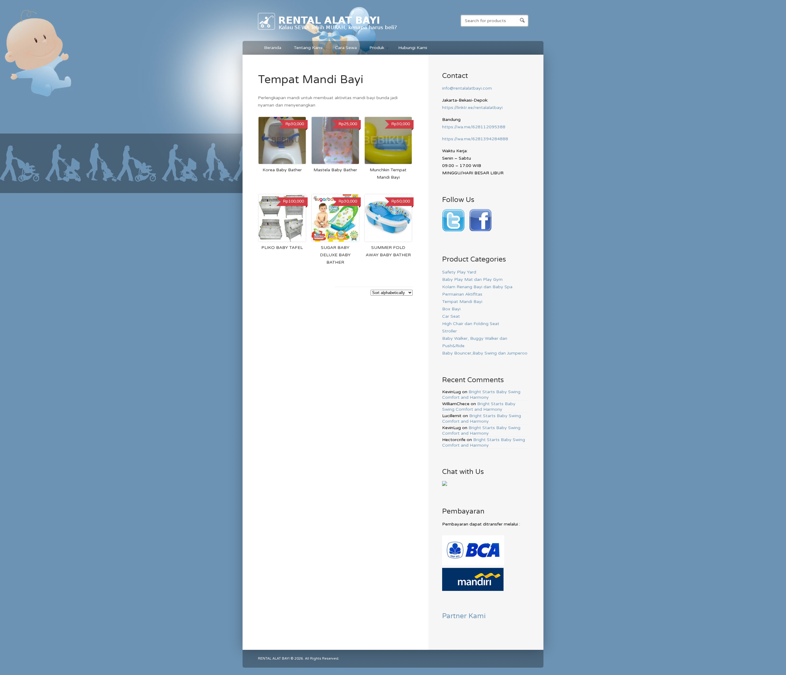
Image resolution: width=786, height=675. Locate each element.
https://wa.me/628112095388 (473, 127)
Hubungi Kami (412, 47)
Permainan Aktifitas (462, 294)
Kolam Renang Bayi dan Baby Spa (477, 286)
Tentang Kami (308, 47)
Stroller (449, 331)
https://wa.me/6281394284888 (475, 139)
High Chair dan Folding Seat (470, 323)
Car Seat (451, 316)
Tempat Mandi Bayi (462, 301)
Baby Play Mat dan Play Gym (472, 279)
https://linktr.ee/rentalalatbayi (472, 107)
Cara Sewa (346, 47)
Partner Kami (464, 616)
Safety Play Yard (459, 272)
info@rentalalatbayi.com (467, 88)
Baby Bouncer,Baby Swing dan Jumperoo (484, 353)
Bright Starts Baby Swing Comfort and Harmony (481, 394)
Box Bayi (451, 309)
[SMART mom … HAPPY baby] (328, 31)
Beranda (272, 47)
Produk (373, 48)
